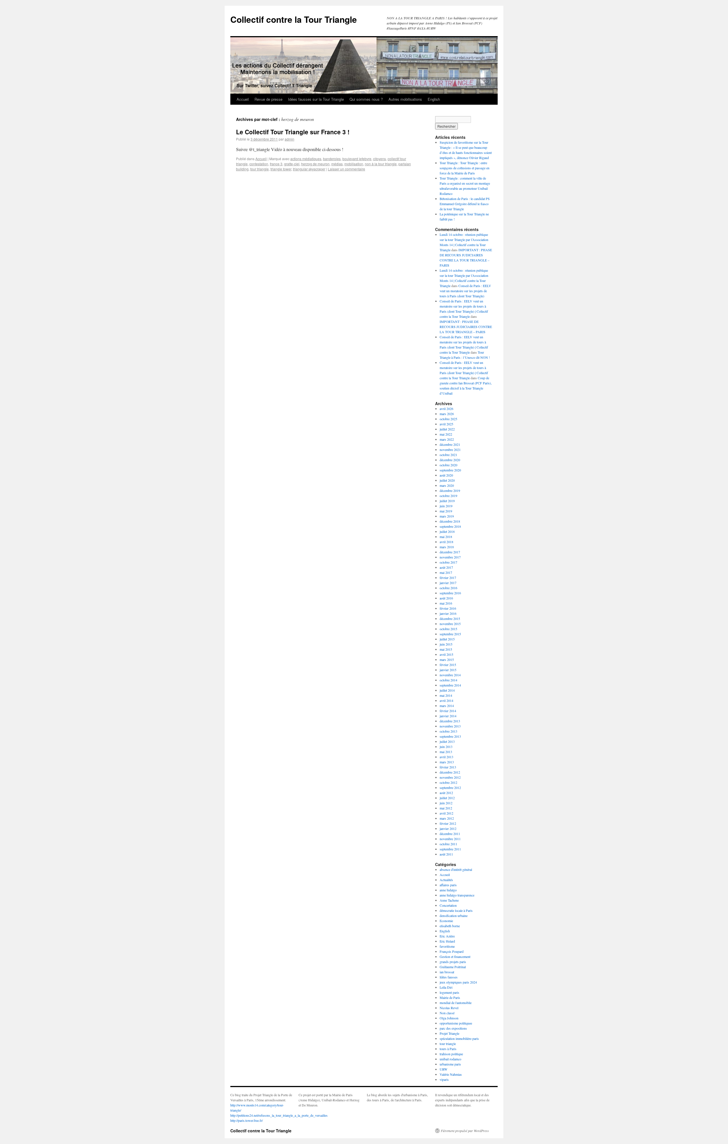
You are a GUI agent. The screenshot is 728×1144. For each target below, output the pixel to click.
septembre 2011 (450, 849)
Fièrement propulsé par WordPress (465, 1130)
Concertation (448, 905)
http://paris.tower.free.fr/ (246, 1120)
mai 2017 (446, 572)
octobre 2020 (448, 465)
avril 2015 (446, 654)
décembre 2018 (450, 521)
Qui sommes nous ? (366, 99)
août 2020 (446, 475)
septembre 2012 (450, 787)
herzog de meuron (315, 163)
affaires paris (448, 885)
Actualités (446, 879)
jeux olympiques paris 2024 (458, 982)
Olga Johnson (449, 1018)
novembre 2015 (450, 623)
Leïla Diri (446, 987)
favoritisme (447, 946)
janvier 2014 (448, 716)
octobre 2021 (448, 454)
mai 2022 (446, 434)
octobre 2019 (448, 495)
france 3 (276, 163)
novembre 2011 (450, 838)
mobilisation (353, 163)
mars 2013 (447, 762)
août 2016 (446, 598)
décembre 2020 (450, 459)
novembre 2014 (450, 675)
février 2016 (448, 608)
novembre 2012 (450, 777)
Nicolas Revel (449, 1007)
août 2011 (446, 854)
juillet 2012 (447, 797)
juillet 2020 (447, 480)
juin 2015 (446, 644)
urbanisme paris (450, 1064)
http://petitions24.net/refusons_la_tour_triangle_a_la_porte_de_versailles (279, 1115)
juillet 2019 (447, 500)
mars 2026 (447, 413)
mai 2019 (446, 511)
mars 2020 (447, 485)
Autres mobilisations (405, 99)
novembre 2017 (450, 557)
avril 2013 (446, 757)
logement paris (449, 992)
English (434, 99)
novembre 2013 (450, 726)
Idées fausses (449, 977)
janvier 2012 (448, 828)
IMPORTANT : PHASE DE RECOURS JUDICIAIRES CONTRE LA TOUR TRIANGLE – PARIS (466, 326)
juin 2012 (446, 803)
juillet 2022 (447, 429)
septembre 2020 (450, 470)
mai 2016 (446, 603)
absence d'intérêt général (456, 869)
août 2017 (446, 567)
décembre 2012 (450, 772)
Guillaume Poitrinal (453, 966)
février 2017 (448, 577)
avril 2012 (446, 813)
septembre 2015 (450, 634)
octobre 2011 (448, 844)
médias (337, 163)
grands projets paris (453, 961)
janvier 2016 (448, 613)
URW (443, 1069)
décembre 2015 (450, 618)
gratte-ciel (291, 163)
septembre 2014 (450, 685)
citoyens (379, 158)
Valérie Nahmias (451, 1074)
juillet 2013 (447, 741)
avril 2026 (446, 408)
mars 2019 (447, 516)
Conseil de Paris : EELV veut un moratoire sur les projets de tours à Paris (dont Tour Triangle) (465, 290)
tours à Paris (448, 1048)
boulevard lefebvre (356, 158)
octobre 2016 (448, 588)
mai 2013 (446, 751)
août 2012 (446, 792)
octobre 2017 (448, 562)
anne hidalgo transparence (457, 895)
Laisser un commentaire (346, 168)
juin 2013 (446, 746)
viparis (444, 1079)
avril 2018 (446, 541)
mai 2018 (446, 536)
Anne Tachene (449, 900)
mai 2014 (446, 695)
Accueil (243, 99)
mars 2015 (447, 659)
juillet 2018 (447, 531)
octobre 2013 (448, 731)
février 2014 (448, 710)
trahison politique (451, 1054)
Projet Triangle (449, 1033)
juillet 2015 (447, 639)
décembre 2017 (450, 552)
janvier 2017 (448, 582)
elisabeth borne (450, 926)
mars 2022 (447, 439)
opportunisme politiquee (456, 1023)
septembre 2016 (450, 593)
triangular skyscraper (309, 168)
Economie (446, 920)
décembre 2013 (450, 721)
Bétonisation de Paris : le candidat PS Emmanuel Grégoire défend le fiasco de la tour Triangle (465, 203)
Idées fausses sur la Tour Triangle (316, 99)
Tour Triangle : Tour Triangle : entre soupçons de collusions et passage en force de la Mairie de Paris (464, 167)
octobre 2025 (448, 419)
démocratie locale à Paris (456, 910)
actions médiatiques (305, 158)
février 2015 (448, 664)
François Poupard (452, 951)
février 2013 (448, 767)
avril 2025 (446, 424)
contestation (258, 163)
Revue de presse (268, 99)
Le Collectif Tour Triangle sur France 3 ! (292, 131)
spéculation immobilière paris (459, 1038)
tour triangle (259, 168)
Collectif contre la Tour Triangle (293, 19)
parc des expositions (453, 1028)
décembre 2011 (450, 833)
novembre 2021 (450, 449)
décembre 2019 (450, 490)
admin (289, 139)
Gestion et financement (455, 956)
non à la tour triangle (381, 163)
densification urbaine (454, 915)
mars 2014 (447, 705)
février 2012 (448, 823)
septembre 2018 (450, 526)
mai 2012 (446, 808)
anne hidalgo (448, 890)
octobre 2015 (448, 628)
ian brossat (447, 972)
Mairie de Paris (450, 997)
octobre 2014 (448, 680)
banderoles (332, 158)
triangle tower (280, 168)
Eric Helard (447, 941)
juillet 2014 (447, 690)
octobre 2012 (448, 782)
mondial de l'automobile (455, 1002)
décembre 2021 (450, 444)
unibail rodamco (450, 1059)
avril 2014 (446, 700)
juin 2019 (446, 506)
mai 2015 (446, 649)
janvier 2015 (448, 669)
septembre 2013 (450, 736)
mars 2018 (447, 547)
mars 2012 (447, 818)
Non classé (447, 1013)
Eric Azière (447, 936)
